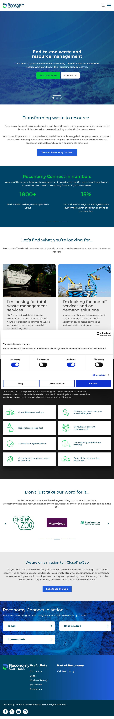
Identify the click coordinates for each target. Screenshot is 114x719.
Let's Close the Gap (57, 589)
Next (110, 205)
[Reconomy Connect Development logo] (13, 5)
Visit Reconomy (66, 671)
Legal (33, 675)
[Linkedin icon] (18, 711)
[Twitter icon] (11, 711)
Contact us (70, 75)
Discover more (48, 75)
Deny (20, 383)
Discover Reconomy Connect (57, 152)
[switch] (43, 365)
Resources (36, 689)
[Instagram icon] (25, 711)
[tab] (53, 98)
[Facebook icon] (5, 711)
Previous (4, 205)
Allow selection (57, 383)
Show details (99, 375)
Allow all (93, 383)
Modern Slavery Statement (39, 682)
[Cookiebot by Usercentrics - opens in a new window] (98, 334)
